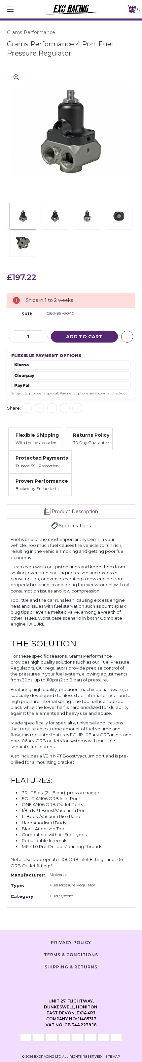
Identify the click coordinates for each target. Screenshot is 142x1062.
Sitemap (112, 1056)
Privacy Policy (71, 942)
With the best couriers (36, 442)
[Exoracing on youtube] (87, 981)
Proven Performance (42, 481)
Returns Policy (91, 435)
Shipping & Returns (71, 966)
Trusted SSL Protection (37, 465)
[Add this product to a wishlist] (127, 337)
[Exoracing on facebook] (54, 981)
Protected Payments (42, 458)
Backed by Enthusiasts (37, 488)
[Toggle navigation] (20, 9)
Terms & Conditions (71, 954)
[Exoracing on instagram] (71, 981)
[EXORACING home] (71, 9)
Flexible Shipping (37, 435)
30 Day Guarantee (91, 442)
